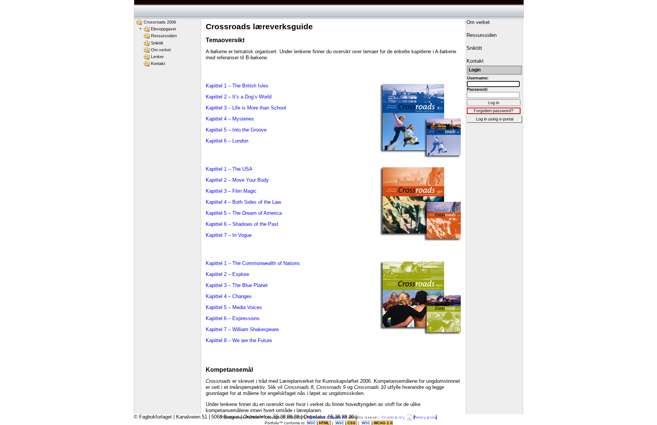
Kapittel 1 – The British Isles (237, 86)
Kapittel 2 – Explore (227, 274)
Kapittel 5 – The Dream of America (244, 213)
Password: (477, 89)
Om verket (161, 50)
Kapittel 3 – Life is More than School (246, 108)
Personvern (450, 417)
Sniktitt (157, 43)
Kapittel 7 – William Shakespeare (242, 329)
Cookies (425, 417)
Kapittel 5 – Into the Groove (236, 130)
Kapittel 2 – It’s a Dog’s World (238, 97)
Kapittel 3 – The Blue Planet (237, 285)
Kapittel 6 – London (227, 141)
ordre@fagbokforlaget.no (385, 417)
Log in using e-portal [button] (494, 119)
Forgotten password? (493, 110)
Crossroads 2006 (160, 22)
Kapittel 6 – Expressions (233, 318)
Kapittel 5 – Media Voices (234, 307)
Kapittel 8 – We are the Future (239, 340)
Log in (493, 102)
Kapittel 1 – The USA (229, 169)
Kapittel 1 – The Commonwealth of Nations (253, 263)
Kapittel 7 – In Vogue (229, 235)
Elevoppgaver (163, 29)
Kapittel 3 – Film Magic (231, 191)
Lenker (157, 56)
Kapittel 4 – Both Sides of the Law (243, 202)
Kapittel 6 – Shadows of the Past (242, 224)
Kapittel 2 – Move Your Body (237, 180)
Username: (478, 78)
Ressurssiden (164, 35)
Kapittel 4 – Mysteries (230, 119)
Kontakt (158, 63)
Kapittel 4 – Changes (229, 296)
